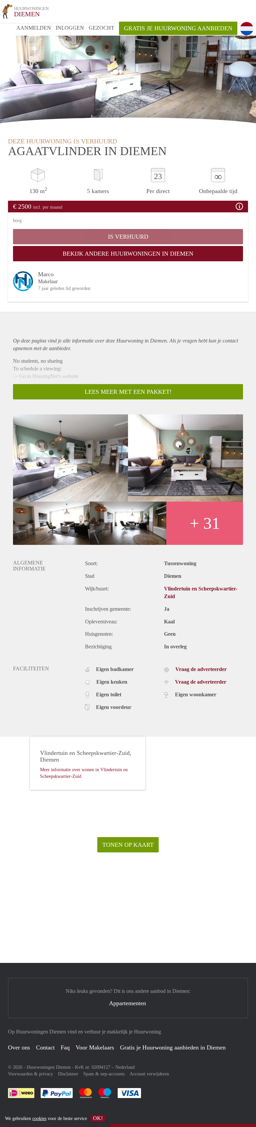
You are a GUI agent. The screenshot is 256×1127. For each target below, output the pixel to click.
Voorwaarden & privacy (30, 1073)
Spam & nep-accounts (104, 1073)
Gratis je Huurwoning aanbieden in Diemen (173, 1047)
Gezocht (101, 28)
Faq (65, 1047)
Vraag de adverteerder (201, 669)
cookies (39, 1118)
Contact (45, 1047)
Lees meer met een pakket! (128, 391)
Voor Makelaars (95, 1047)
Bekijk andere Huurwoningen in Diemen (128, 253)
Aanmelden (33, 28)
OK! (98, 1118)
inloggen (70, 28)
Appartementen (127, 1003)
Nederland (125, 1067)
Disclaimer (68, 1073)
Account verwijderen (149, 1073)
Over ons (19, 1047)
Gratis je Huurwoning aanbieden (178, 28)
